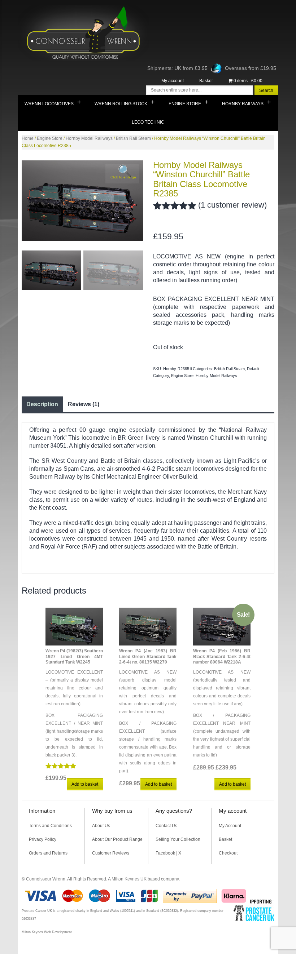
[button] (122, 173)
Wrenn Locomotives (49, 103)
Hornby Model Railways (89, 138)
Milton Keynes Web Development (47, 932)
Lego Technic (148, 122)
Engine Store (185, 103)
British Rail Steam (133, 138)
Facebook (165, 853)
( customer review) (232, 204)
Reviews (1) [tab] (83, 404)
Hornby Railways (243, 103)
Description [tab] (42, 404)
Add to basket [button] (84, 784)
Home (28, 138)
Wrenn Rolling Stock (121, 103)
